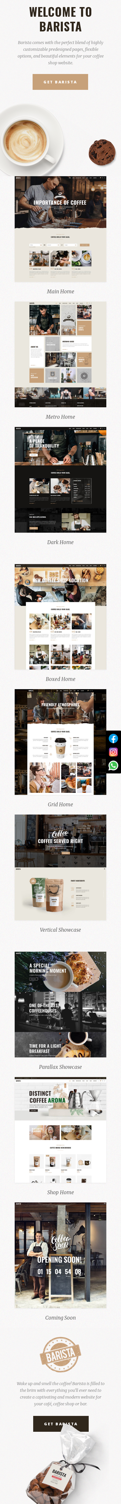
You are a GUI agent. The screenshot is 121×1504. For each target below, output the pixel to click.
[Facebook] (113, 738)
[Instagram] (113, 752)
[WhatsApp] (113, 765)
